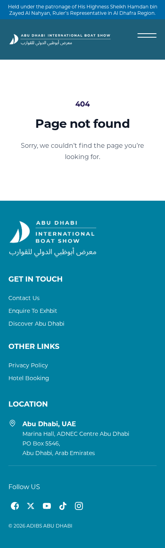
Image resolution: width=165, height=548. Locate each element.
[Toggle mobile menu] (147, 35)
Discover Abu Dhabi (36, 323)
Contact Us (24, 298)
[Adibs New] (60, 39)
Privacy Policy (28, 365)
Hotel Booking (28, 378)
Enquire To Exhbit (32, 310)
